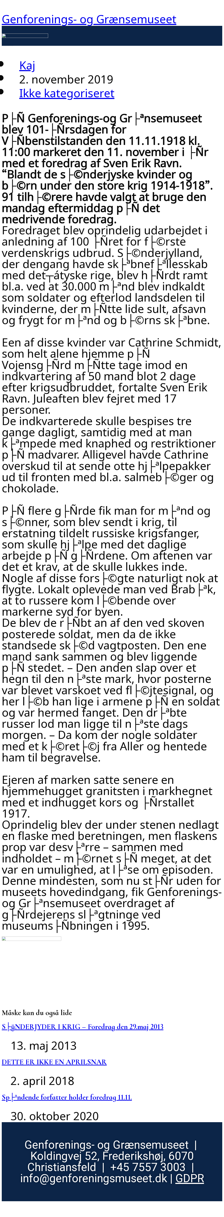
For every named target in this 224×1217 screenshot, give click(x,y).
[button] (135, 41)
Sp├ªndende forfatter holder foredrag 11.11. (67, 1097)
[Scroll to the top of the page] (6, 1207)
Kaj (27, 63)
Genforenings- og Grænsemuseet (89, 16)
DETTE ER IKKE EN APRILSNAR (54, 1062)
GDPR (189, 1178)
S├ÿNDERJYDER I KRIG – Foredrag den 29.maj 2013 (82, 1026)
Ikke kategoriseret (66, 91)
